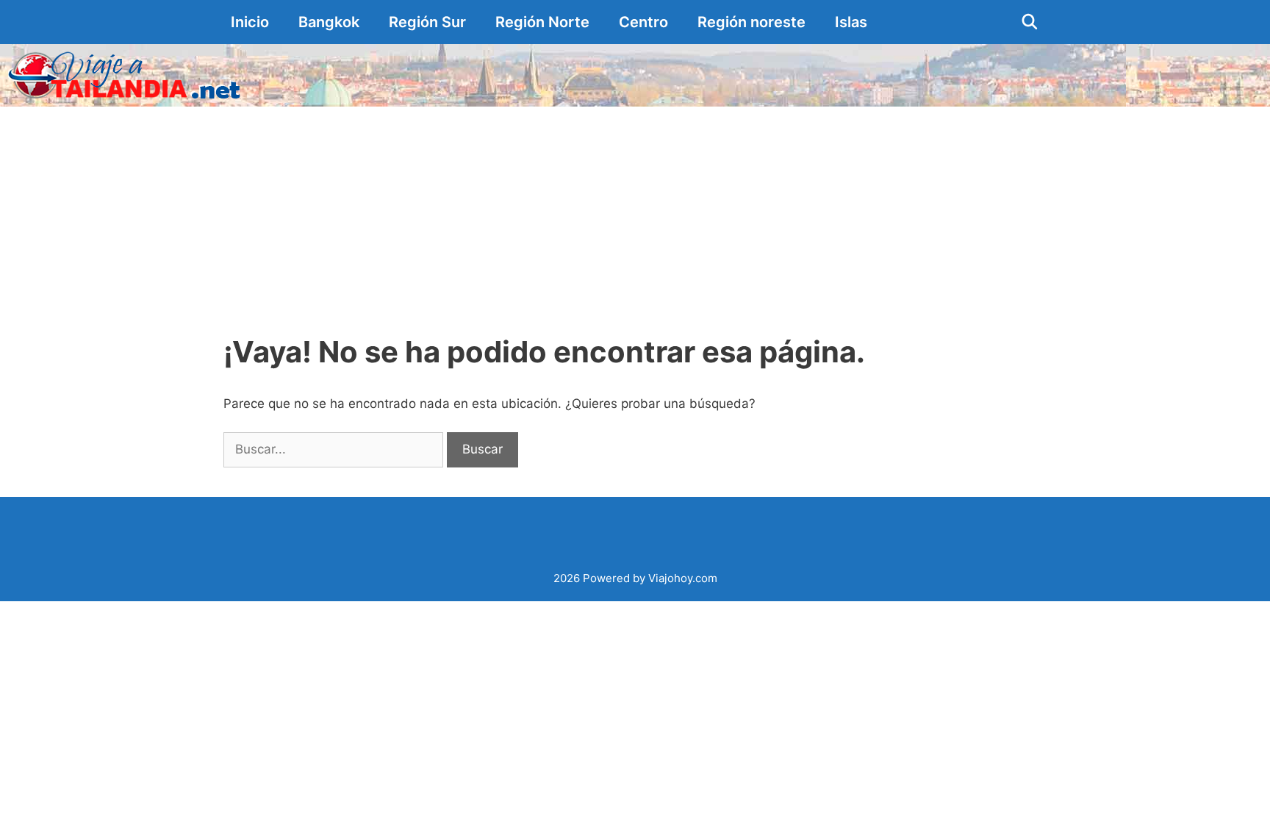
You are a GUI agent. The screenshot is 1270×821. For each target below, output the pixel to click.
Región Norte (542, 22)
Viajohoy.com (682, 578)
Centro (643, 22)
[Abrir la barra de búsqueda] (1029, 22)
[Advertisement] (635, 217)
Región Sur (427, 22)
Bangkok (328, 22)
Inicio (250, 22)
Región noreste (751, 22)
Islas (851, 22)
